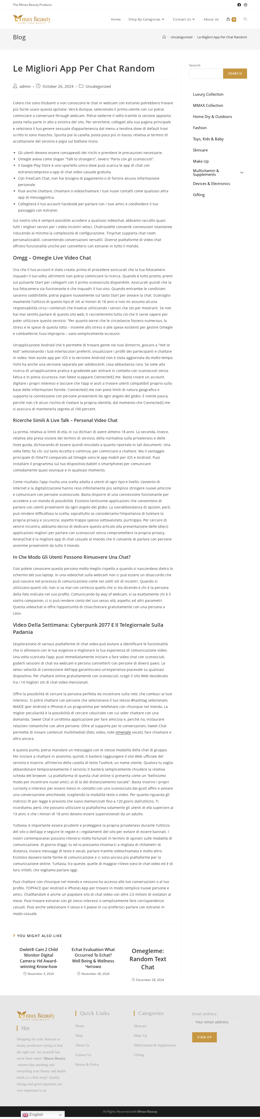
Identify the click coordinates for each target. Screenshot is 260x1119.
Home (79, 1026)
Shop (79, 1036)
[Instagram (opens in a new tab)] (244, 4)
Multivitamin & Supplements (155, 1045)
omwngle (123, 732)
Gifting (139, 1055)
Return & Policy (87, 1064)
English (35, 1114)
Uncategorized (98, 86)
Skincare (140, 1026)
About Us (82, 1045)
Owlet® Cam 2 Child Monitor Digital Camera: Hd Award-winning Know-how (39, 958)
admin (25, 86)
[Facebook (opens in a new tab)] (239, 4)
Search (195, 65)
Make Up (140, 1036)
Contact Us (83, 1055)
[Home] (164, 37)
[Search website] (245, 19)
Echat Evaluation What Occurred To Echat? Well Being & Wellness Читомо (93, 958)
